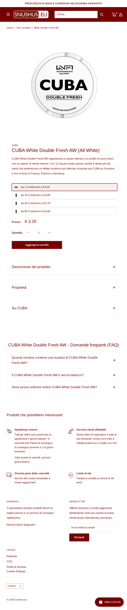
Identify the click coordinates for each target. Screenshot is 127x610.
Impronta (12, 556)
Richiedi (79, 537)
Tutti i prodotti (23, 27)
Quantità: (17, 232)
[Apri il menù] (8, 14)
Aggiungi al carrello (37, 244)
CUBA (15, 145)
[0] (114, 14)
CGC (10, 561)
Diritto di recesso (16, 566)
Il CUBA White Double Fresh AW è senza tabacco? (48, 375)
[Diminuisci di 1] (28, 232)
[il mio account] (120, 14)
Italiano (12, 586)
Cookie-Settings (16, 571)
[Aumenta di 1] (49, 232)
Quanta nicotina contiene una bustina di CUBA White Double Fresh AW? (55, 360)
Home (10, 27)
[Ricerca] (102, 14)
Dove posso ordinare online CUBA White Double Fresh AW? (54, 387)
